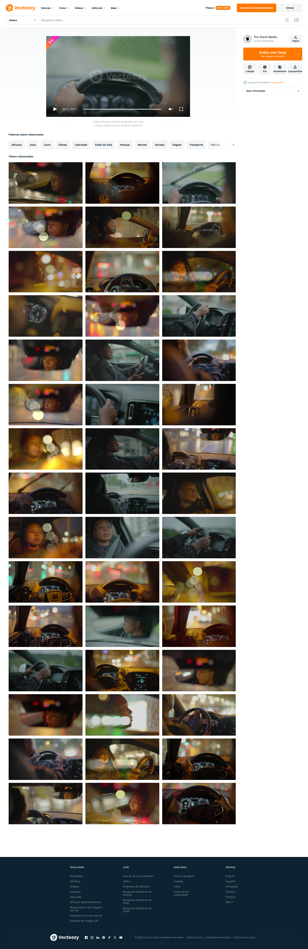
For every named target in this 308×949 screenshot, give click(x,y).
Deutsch (231, 891)
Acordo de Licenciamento (138, 876)
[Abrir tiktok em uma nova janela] (109, 937)
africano (17, 144)
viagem (177, 144)
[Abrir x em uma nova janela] (115, 937)
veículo (215, 144)
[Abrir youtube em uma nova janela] (120, 937)
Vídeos (79, 8)
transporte (196, 144)
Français (231, 897)
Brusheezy (76, 876)
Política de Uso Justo (244, 937)
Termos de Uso (195, 937)
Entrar (290, 8)
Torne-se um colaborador (181, 893)
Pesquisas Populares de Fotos (137, 901)
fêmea (63, 144)
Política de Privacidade (218, 937)
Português (232, 886)
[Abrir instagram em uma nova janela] (92, 937)
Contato (178, 881)
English (230, 876)
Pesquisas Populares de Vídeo (137, 909)
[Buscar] (287, 20)
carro (47, 144)
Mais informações (255, 90)
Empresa (75, 891)
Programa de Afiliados (136, 886)
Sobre (177, 886)
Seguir (295, 40)
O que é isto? (277, 82)
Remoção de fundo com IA (86, 915)
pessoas (125, 144)
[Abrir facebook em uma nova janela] (86, 937)
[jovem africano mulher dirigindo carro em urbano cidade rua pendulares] (46, 183)
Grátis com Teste (272, 54)
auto (33, 144)
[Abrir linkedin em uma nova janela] (97, 937)
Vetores (46, 8)
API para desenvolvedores (85, 902)
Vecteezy (75, 881)
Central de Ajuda (184, 876)
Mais (114, 8)
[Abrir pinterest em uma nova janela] (103, 937)
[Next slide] (230, 145)
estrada (159, 144)
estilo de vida (103, 144)
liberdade (81, 144)
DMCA (126, 881)
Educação (75, 897)
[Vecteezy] (20, 7)
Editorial (97, 8)
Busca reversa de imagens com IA (86, 909)
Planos (210, 8)
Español (230, 881)
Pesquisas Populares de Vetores (137, 893)
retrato (142, 144)
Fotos (62, 8)
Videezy (74, 886)
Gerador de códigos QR (84, 920)
